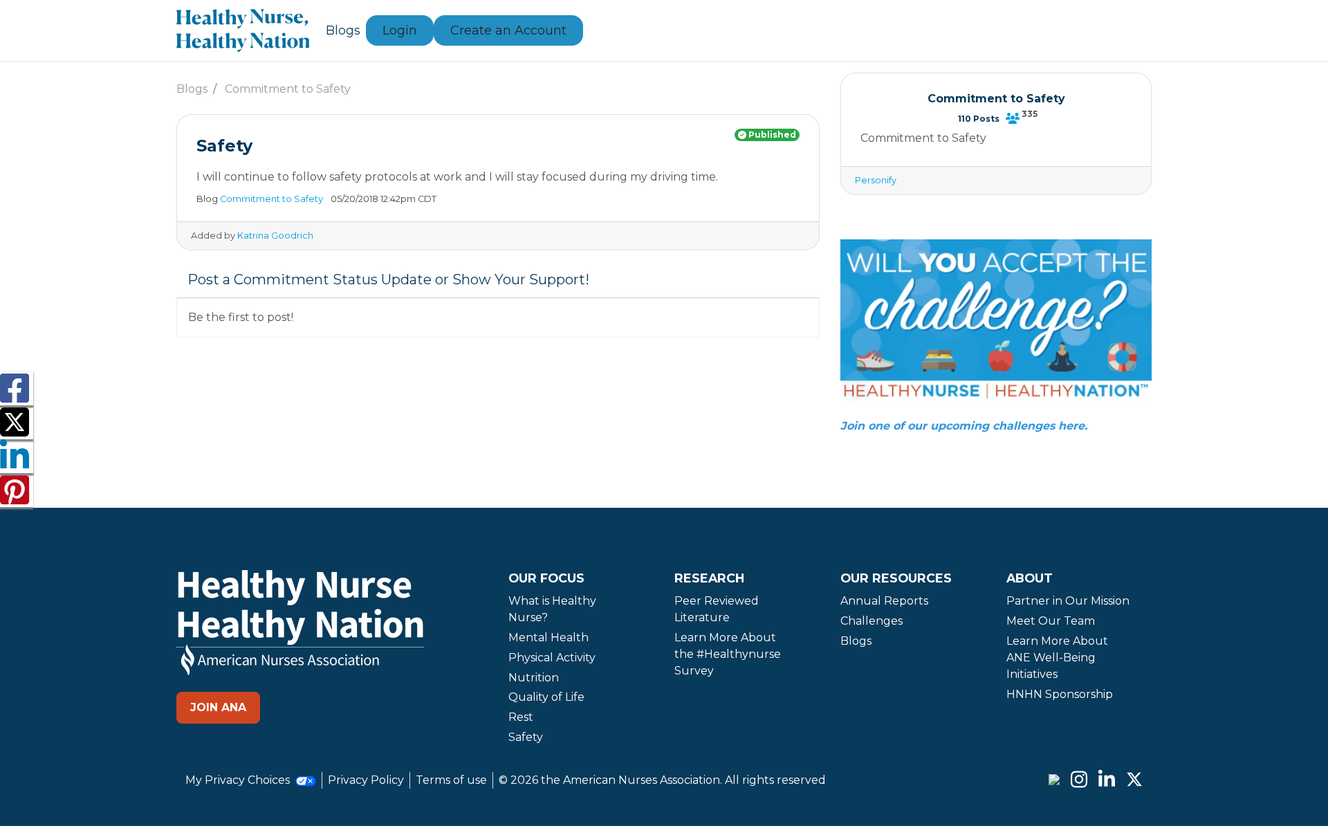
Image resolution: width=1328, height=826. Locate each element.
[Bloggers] (1013, 118)
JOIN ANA (218, 707)
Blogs (343, 30)
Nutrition (533, 677)
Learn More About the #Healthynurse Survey (727, 654)
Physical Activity (552, 657)
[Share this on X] (14, 430)
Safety (525, 737)
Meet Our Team (1050, 620)
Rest (520, 717)
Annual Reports (884, 600)
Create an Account (508, 30)
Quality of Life (546, 697)
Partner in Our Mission (1067, 600)
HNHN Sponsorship (1059, 694)
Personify (875, 180)
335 (1030, 114)
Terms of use (451, 780)
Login (399, 30)
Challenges (871, 620)
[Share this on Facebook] (14, 396)
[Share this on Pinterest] (14, 498)
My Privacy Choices (239, 780)
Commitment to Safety (288, 88)
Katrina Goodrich (275, 235)
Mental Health (548, 637)
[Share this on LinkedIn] (14, 464)
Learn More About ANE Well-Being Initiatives (1057, 657)
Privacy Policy (366, 780)
